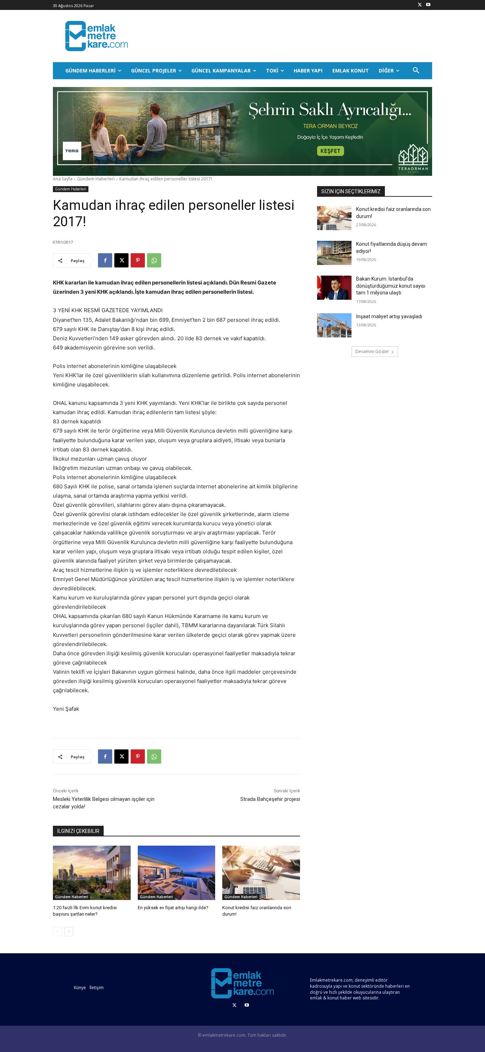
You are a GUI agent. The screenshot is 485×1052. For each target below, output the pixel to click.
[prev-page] (57, 931)
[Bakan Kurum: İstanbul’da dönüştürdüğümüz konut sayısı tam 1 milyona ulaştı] (334, 288)
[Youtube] (428, 5)
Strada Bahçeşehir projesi (270, 799)
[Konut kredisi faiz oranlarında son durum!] (261, 873)
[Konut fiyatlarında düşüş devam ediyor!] (334, 253)
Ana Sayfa (62, 179)
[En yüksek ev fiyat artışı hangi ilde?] (177, 873)
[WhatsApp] (154, 260)
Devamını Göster (372, 351)
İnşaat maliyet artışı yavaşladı (389, 316)
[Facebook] (105, 260)
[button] (416, 70)
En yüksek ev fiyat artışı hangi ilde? (173, 907)
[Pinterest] (138, 260)
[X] (420, 5)
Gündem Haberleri (96, 179)
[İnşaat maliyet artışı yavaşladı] (334, 325)
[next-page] (68, 931)
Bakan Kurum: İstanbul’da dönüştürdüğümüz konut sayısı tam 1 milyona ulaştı (390, 285)
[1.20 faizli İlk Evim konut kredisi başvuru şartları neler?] (92, 873)
